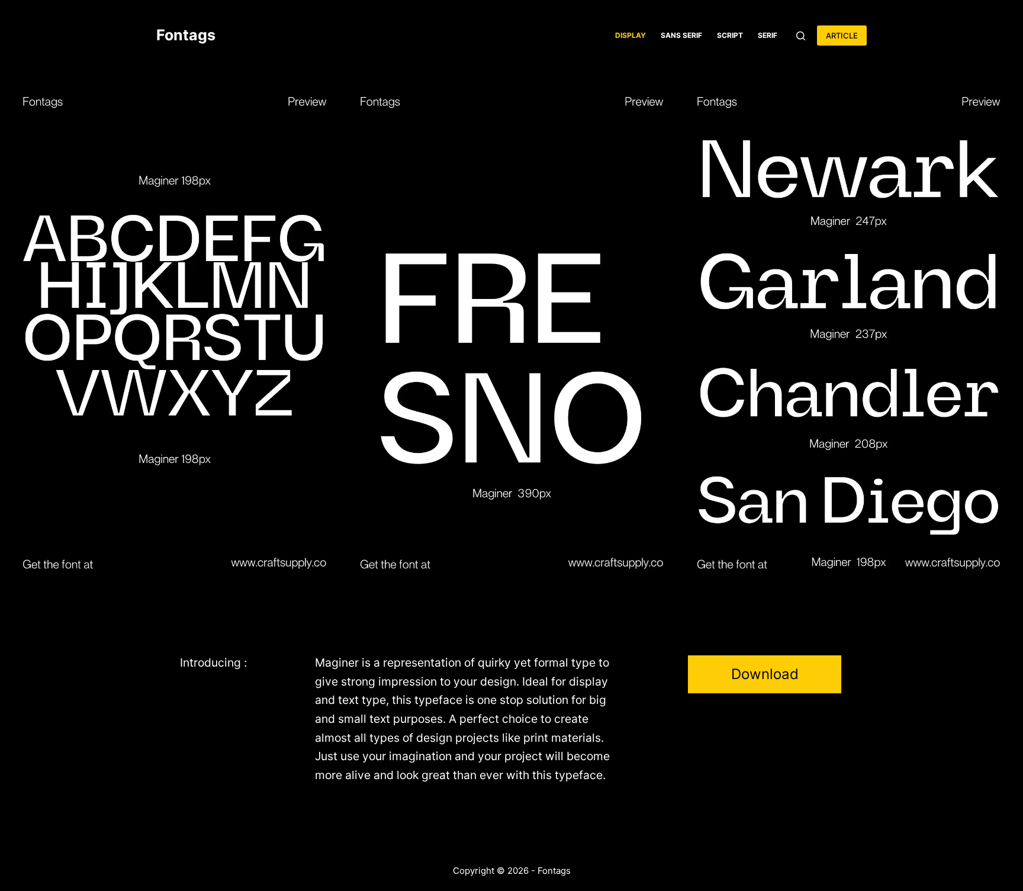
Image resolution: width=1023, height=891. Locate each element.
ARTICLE (842, 35)
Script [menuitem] (730, 35)
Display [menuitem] (630, 35)
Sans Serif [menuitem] (681, 35)
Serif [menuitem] (767, 35)
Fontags (185, 35)
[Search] (800, 35)
